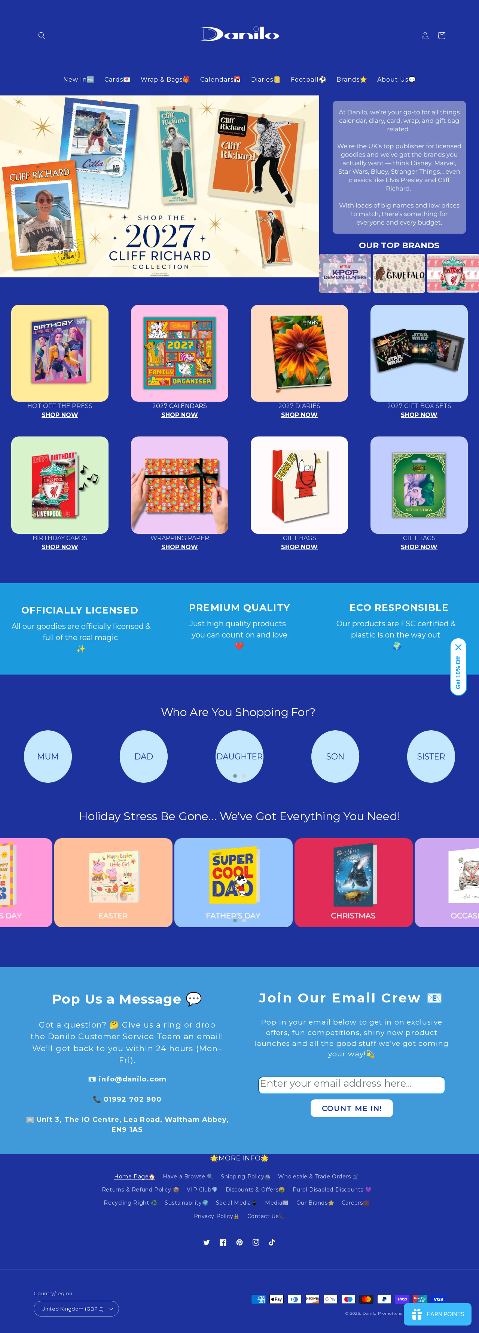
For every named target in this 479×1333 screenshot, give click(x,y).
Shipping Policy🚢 (246, 1176)
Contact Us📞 (266, 1216)
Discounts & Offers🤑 (255, 1189)
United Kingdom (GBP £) (73, 1309)
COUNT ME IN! (352, 1108)
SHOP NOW (60, 415)
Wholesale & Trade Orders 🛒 (318, 1176)
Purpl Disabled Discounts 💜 (332, 1189)
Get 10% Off (458, 672)
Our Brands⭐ (315, 1202)
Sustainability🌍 (186, 1202)
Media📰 (277, 1202)
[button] (42, 35)
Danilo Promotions (382, 1313)
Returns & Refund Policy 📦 (141, 1189)
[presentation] (308, 273)
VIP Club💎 (202, 1189)
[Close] (458, 647)
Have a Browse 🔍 (188, 1176)
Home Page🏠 (134, 1176)
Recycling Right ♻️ (130, 1202)
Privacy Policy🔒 (217, 1216)
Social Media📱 (237, 1202)
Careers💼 (356, 1202)
